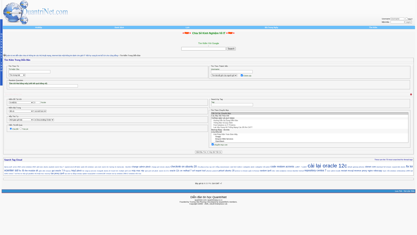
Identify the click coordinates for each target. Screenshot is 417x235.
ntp (142, 170)
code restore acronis (282, 166)
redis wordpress (281, 171)
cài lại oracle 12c (327, 166)
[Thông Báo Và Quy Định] (309, 123)
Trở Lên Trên (409, 191)
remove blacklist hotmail (295, 171)
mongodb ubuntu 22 (103, 171)
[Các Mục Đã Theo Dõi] (309, 116)
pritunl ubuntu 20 (226, 170)
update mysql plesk (89, 173)
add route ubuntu (42, 167)
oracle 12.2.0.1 (164, 171)
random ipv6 (265, 170)
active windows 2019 (29, 167)
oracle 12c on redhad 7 (180, 170)
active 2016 (17, 167)
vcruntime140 (100, 173)
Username (386, 19)
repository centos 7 (315, 170)
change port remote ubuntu (160, 167)
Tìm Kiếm (373, 27)
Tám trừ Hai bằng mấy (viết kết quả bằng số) (28, 83)
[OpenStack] (309, 141)
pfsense (209, 171)
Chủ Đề (15, 129)
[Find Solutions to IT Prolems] (309, 125)
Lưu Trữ (398, 191)
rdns (273, 171)
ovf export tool (199, 170)
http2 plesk (76, 170)
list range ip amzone (89, 171)
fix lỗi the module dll (28, 170)
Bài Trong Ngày (271, 27)
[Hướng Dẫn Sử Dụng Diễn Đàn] (309, 120)
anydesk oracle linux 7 (56, 167)
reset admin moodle (333, 171)
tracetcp (47, 173)
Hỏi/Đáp (38, 27)
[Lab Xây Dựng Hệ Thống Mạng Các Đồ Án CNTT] (309, 127)
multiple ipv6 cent (125, 171)
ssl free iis (18, 173)
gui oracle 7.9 (58, 170)
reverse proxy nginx (363, 170)
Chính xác (247, 76)
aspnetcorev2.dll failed (72, 167)
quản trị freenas (253, 171)
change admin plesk (141, 166)
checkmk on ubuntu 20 (184, 166)
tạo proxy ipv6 (57, 173)
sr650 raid (409, 171)
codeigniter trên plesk (262, 167)
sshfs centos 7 (9, 173)
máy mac (136, 170)
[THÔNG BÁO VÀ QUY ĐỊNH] (309, 118)
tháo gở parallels (28, 173)
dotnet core (370, 166)
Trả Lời (25, 129)
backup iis (112, 167)
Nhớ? (410, 19)
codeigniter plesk (248, 167)
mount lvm (114, 171)
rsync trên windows (389, 171)
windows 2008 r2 (122, 173)
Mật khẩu (385, 22)
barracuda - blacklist (124, 167)
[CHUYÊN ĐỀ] (309, 132)
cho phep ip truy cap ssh (206, 167)
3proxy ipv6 (8, 167)
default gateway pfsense (356, 167)
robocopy (378, 170)
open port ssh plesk (151, 171)
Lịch (187, 27)
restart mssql (347, 170)
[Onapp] (309, 137)
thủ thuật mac (39, 173)
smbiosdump (401, 171)
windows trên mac (135, 173)
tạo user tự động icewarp (73, 173)
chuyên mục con (220, 145)
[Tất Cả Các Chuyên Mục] (309, 113)
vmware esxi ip (111, 173)
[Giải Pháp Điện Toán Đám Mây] (309, 134)
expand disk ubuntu (398, 167)
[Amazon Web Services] (309, 139)
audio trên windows (87, 167)
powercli (215, 171)
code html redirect (236, 167)
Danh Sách (119, 27)
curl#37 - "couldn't (301, 167)
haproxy (68, 171)
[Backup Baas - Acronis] (309, 130)
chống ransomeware (222, 167)
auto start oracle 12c (102, 167)
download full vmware (383, 167)
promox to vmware (241, 171)
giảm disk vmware (45, 171)
